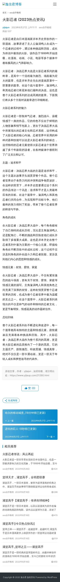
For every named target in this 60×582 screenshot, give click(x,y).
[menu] (54, 4)
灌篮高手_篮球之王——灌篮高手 (23, 546)
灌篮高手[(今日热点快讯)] (18, 523)
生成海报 (12, 400)
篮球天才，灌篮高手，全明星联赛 (23, 477)
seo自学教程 (45, 27)
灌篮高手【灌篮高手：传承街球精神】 (26, 500)
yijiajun (6, 27)
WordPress (52, 577)
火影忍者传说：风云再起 (18, 454)
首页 (4, 12)
